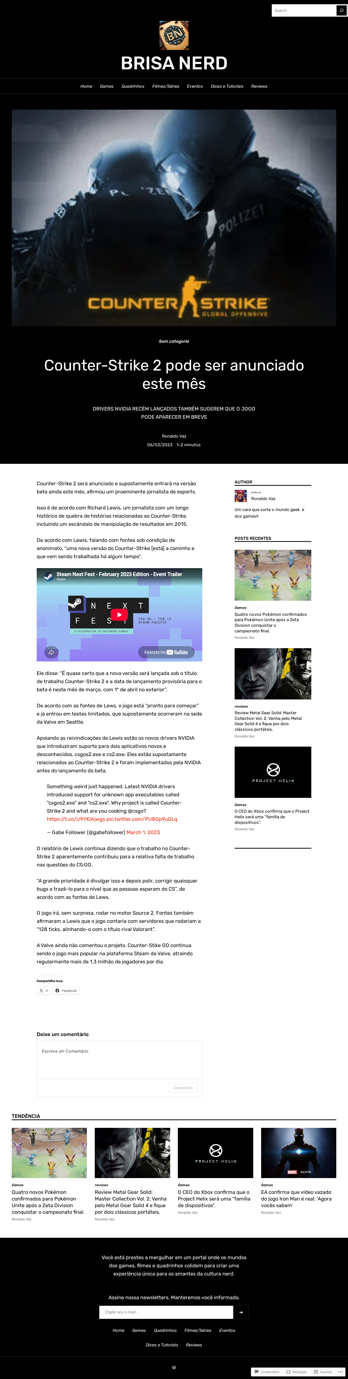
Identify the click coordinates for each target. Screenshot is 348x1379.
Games (240, 608)
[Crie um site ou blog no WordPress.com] (174, 1368)
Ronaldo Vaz (174, 436)
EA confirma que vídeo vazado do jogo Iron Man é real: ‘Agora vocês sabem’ (296, 1198)
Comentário (183, 1088)
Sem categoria (174, 341)
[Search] (342, 10)
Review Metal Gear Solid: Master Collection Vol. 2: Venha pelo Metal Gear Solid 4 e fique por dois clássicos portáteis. (268, 721)
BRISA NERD (174, 63)
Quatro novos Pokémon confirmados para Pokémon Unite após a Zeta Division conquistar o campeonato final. (271, 622)
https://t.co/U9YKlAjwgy (76, 819)
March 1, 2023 (143, 832)
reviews (241, 706)
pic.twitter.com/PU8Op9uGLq (141, 819)
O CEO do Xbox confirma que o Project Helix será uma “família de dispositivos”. (272, 817)
